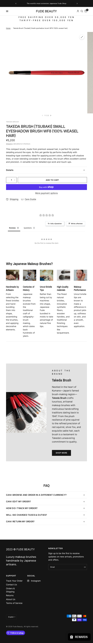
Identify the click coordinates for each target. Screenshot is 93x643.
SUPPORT (11, 576)
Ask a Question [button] (56, 223)
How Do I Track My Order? (22, 508)
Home (8, 28)
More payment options (46, 193)
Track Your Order (14, 581)
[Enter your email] (84, 567)
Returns (10, 595)
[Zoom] (82, 37)
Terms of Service (14, 603)
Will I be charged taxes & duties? (26, 515)
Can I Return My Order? (20, 521)
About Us (10, 599)
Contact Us (11, 584)
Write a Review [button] (77, 223)
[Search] (82, 11)
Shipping (9, 144)
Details (9, 170)
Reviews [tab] (12, 228)
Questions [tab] (28, 228)
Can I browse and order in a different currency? (36, 495)
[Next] (51, 115)
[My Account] (78, 11)
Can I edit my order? (18, 501)
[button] (61, 453)
